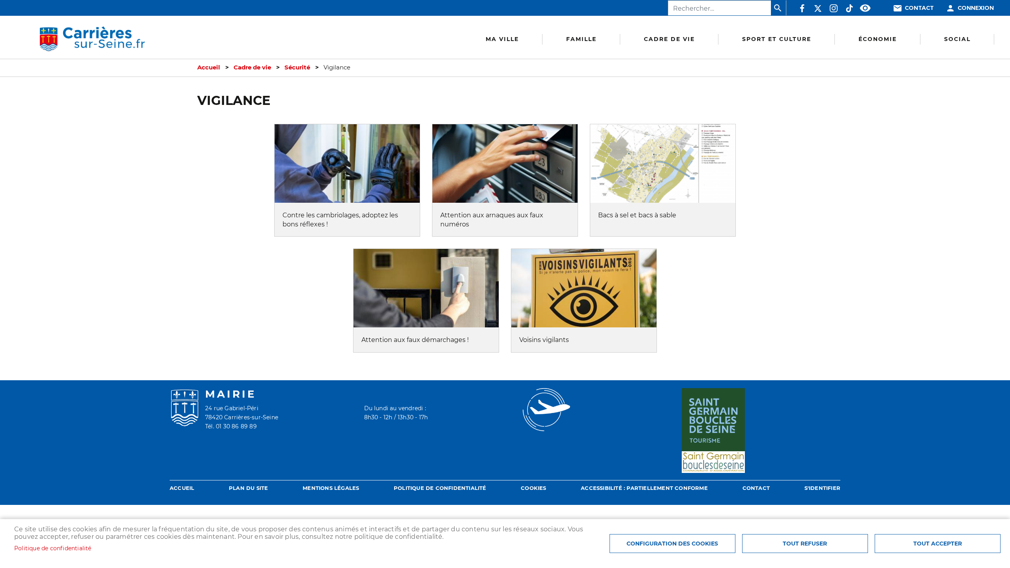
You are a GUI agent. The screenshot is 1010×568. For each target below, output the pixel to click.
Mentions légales (331, 488)
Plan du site (248, 488)
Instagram (834, 8)
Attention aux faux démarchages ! (415, 340)
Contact (919, 8)
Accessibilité (865, 8)
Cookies (533, 488)
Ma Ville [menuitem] (502, 39)
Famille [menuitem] (581, 39)
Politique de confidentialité (440, 488)
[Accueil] (92, 39)
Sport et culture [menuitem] (776, 39)
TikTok (849, 8)
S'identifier (822, 488)
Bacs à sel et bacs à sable (637, 215)
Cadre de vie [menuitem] (669, 39)
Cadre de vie (252, 67)
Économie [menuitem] (877, 39)
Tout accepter (937, 543)
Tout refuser (805, 543)
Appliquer (778, 7)
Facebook (802, 8)
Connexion (976, 8)
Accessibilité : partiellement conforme (644, 488)
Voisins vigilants (544, 340)
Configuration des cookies (672, 543)
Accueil (208, 67)
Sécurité (297, 67)
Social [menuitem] (957, 39)
